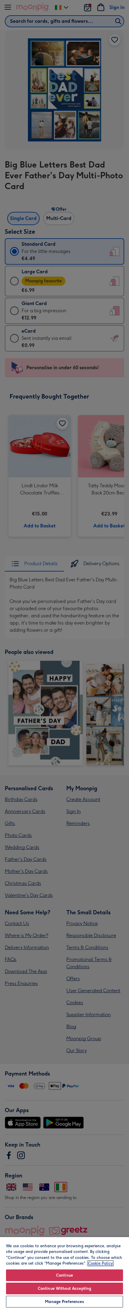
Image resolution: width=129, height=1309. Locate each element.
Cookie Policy (100, 1263)
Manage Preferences (64, 1301)
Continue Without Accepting (64, 1288)
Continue (64, 1275)
